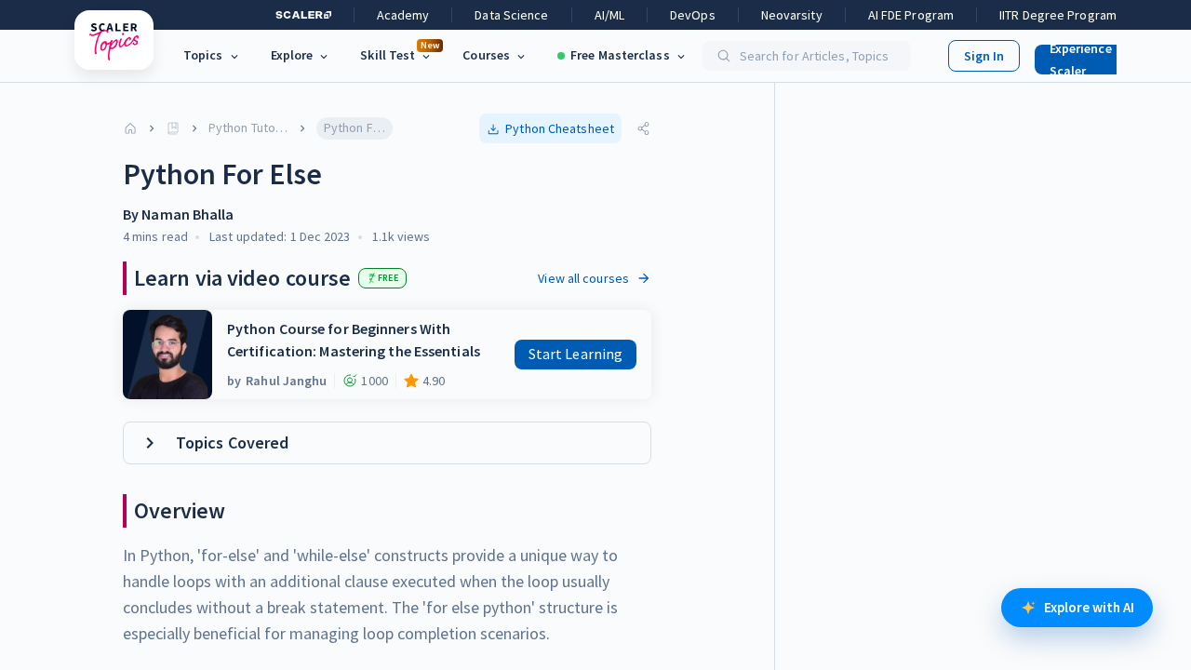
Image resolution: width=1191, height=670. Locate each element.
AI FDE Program (911, 15)
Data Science (511, 15)
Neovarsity (792, 15)
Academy (403, 15)
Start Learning (575, 353)
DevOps (693, 15)
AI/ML (610, 15)
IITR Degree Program (1058, 15)
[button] (1092, 55)
